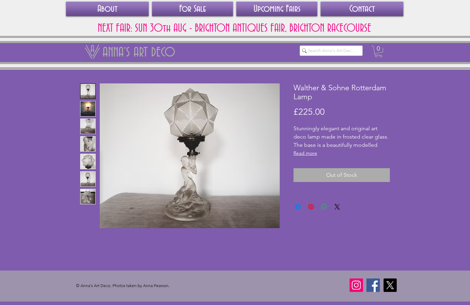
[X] (390, 285)
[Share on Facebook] (298, 207)
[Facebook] (373, 285)
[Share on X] (337, 207)
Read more (305, 153)
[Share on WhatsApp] (324, 207)
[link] (378, 52)
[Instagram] (356, 285)
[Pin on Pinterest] (311, 207)
